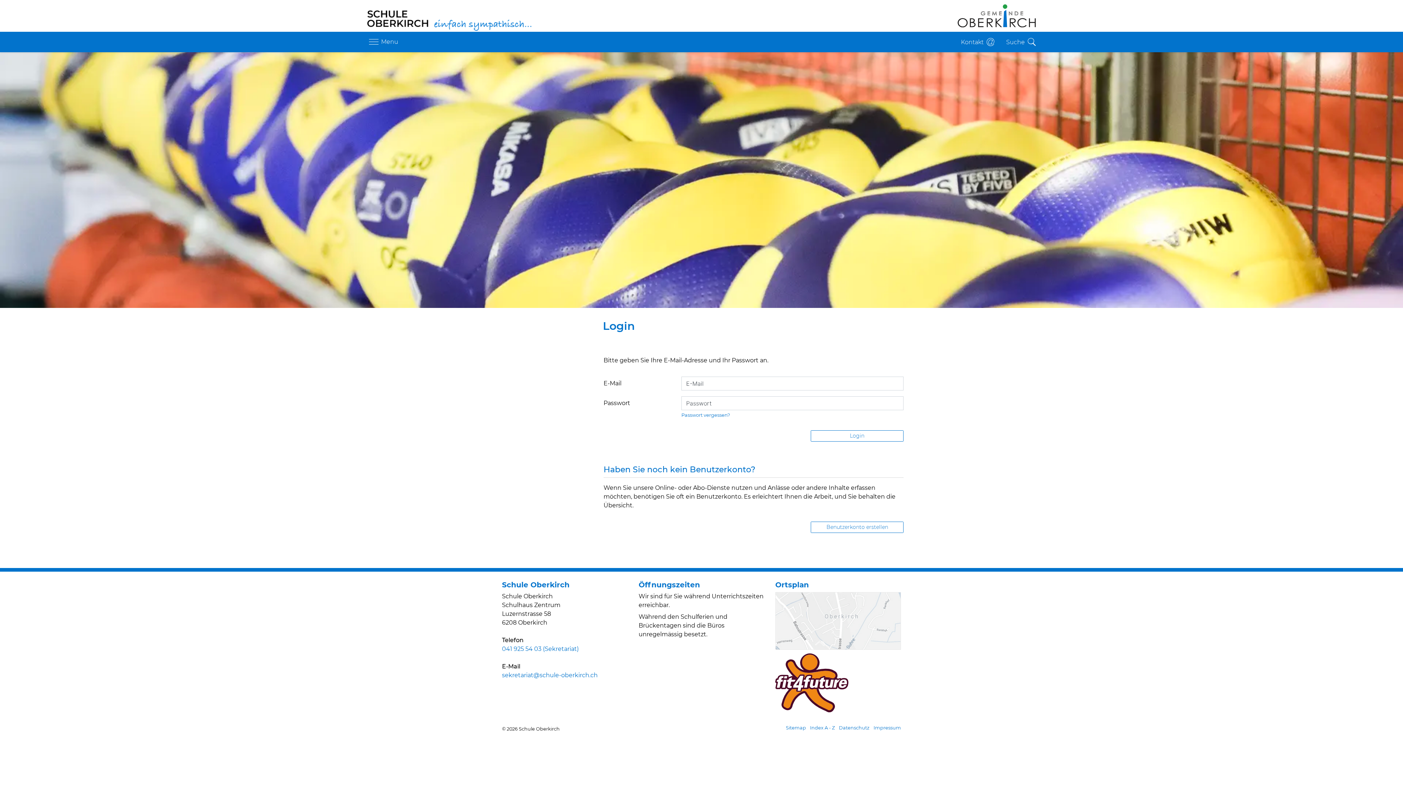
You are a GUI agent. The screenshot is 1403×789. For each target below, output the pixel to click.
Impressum (887, 728)
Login (857, 435)
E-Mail (612, 383)
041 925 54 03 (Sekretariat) (540, 648)
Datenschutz (854, 728)
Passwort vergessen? (705, 415)
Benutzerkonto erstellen (857, 527)
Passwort (617, 403)
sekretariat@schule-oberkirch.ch (550, 675)
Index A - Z (822, 728)
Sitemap (796, 728)
